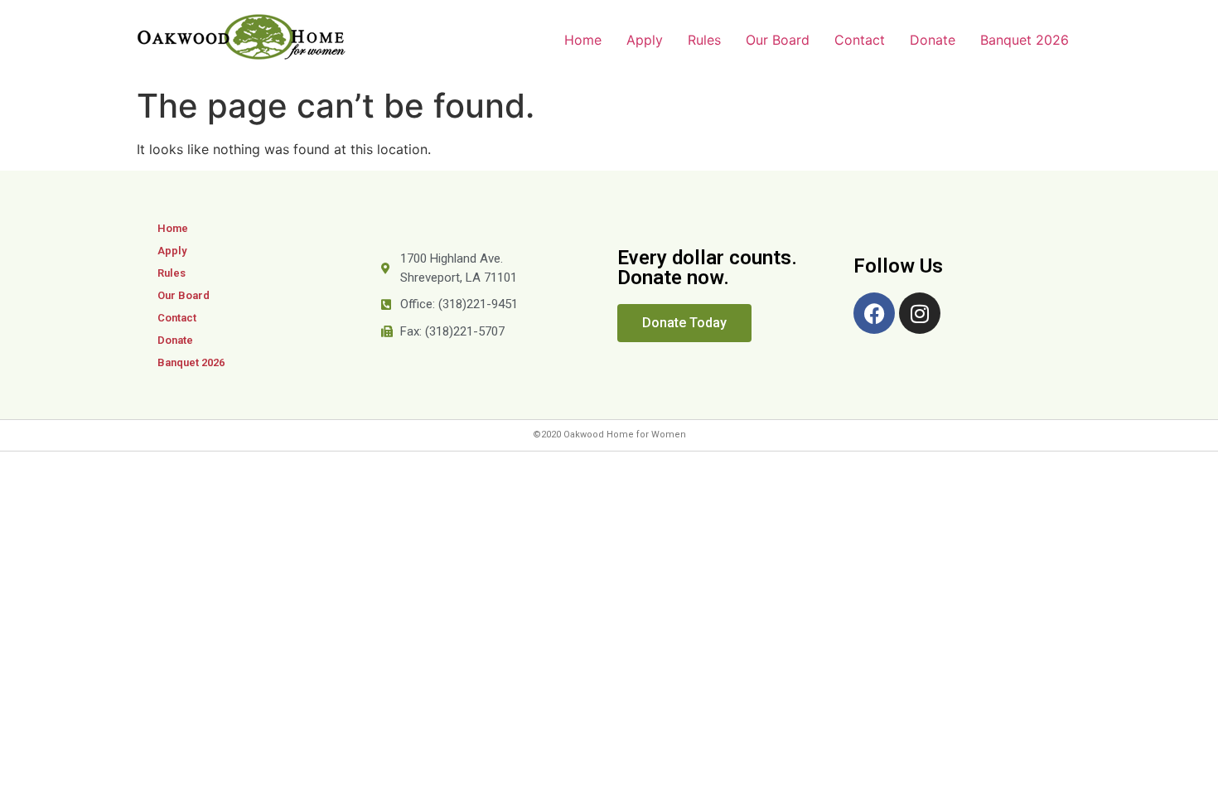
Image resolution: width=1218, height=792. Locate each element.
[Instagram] (919, 313)
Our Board (778, 39)
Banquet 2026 (1024, 39)
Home (583, 39)
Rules (704, 39)
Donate (932, 39)
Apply (644, 39)
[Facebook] (874, 313)
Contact (859, 39)
